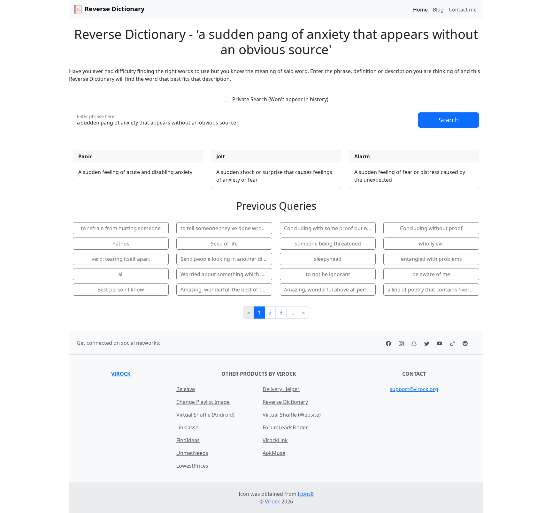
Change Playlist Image (203, 401)
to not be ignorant (328, 274)
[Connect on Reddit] (465, 342)
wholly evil (431, 243)
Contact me (463, 9)
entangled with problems (431, 258)
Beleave (185, 389)
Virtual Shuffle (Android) (205, 414)
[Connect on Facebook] (388, 342)
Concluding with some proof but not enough (330, 228)
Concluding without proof (431, 228)
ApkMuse (274, 452)
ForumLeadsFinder (285, 427)
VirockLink (275, 440)
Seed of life (224, 243)
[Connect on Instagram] (401, 342)
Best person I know (120, 289)
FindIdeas (188, 440)
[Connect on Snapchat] (414, 342)
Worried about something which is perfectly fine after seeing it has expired (226, 274)
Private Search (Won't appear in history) (280, 99)
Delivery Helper (281, 389)
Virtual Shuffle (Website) (292, 414)
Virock (121, 373)
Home (420, 9)
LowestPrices (192, 465)
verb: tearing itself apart (121, 258)
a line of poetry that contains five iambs (433, 289)
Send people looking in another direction (226, 258)
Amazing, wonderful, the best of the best (226, 289)
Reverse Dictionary (285, 401)
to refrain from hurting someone (121, 228)
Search (449, 120)
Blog (438, 9)
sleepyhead (327, 258)
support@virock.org (414, 389)
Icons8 (306, 493)
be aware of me (431, 274)
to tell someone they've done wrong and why (226, 228)
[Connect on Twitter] (426, 342)
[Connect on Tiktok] (452, 342)
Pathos (120, 243)
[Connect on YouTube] (439, 342)
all (121, 274)
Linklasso (187, 427)
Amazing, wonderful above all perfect (329, 289)
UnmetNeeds (192, 452)
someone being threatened (328, 243)
